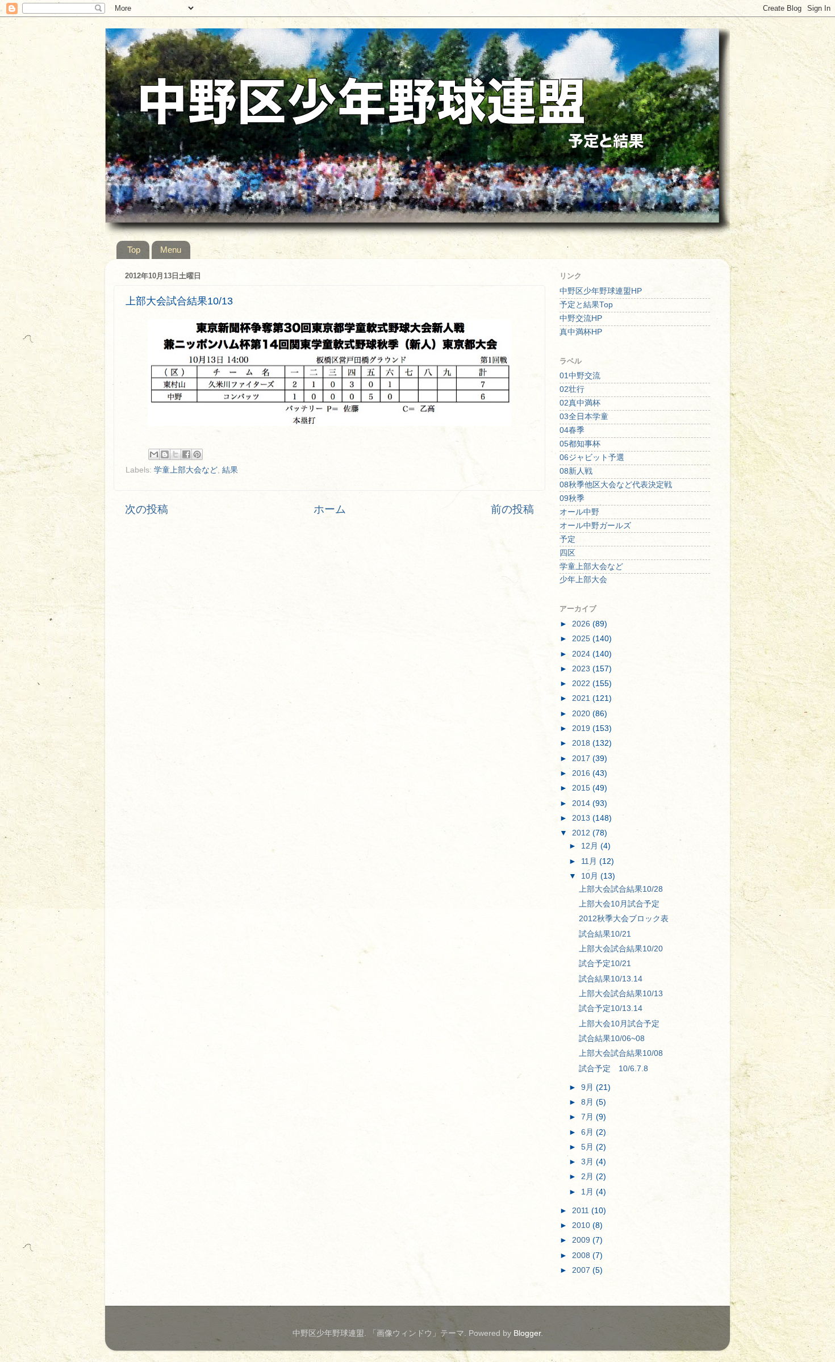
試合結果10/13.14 (610, 979)
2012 (582, 833)
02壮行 (572, 389)
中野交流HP (581, 318)
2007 (582, 1270)
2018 (582, 743)
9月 (588, 1087)
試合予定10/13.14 (610, 1008)
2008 (582, 1255)
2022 (582, 683)
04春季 (572, 430)
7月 (588, 1117)
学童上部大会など (186, 470)
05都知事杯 (580, 444)
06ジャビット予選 (592, 457)
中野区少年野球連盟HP (601, 291)
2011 (581, 1210)
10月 (590, 876)
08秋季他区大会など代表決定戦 (616, 485)
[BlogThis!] (164, 454)
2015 (582, 788)
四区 (567, 553)
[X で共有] (175, 454)
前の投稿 (512, 509)
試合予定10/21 (605, 963)
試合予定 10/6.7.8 (613, 1068)
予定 (567, 539)
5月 (588, 1147)
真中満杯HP (581, 332)
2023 (582, 669)
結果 (230, 470)
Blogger (527, 1333)
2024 (582, 654)
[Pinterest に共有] (197, 454)
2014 (582, 803)
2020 (582, 713)
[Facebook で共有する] (186, 454)
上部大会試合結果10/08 (621, 1053)
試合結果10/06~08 (612, 1038)
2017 (582, 758)
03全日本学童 (584, 416)
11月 (590, 861)
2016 (582, 773)
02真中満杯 (580, 403)
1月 (588, 1192)
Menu (170, 249)
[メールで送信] (154, 454)
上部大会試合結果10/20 (621, 949)
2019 (582, 728)
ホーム (330, 509)
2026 (582, 624)
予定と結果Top (586, 304)
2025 (582, 638)
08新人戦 (576, 471)
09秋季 (572, 498)
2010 (582, 1225)
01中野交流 (580, 375)
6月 (588, 1132)
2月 (588, 1176)
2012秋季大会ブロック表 (624, 918)
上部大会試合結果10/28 (621, 889)
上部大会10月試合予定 (619, 904)
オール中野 (579, 512)
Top (133, 249)
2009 (582, 1240)
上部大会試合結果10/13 (621, 993)
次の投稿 (146, 509)
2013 (582, 818)
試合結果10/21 (605, 934)
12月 (590, 846)
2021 (582, 698)
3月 (588, 1162)
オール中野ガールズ (595, 525)
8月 (588, 1102)
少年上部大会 (583, 579)
